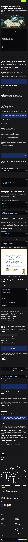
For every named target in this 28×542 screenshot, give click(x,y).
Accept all (24, 539)
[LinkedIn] (4, 49)
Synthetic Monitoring (18, 525)
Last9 (2, 218)
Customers (2, 519)
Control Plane (17, 519)
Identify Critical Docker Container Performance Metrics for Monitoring (9, 31)
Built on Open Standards (4, 497)
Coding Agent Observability (19, 528)
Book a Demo (3, 536)
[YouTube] (6, 49)
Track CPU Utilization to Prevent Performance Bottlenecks (8, 32)
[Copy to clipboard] (26, 170)
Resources (2, 3)
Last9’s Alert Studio (5, 347)
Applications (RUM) (17, 524)
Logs (15, 520)
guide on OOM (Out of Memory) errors (21, 115)
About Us (2, 534)
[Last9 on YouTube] (5, 514)
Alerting (16, 529)
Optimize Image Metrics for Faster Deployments (7, 38)
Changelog (2, 523)
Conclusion (3, 46)
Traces (16, 523)
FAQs (2, 47)
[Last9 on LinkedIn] (2, 514)
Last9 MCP (16, 530)
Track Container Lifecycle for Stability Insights (7, 37)
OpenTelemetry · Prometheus (5, 490)
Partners (2, 535)
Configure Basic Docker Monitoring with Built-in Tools (7, 39)
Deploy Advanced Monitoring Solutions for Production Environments (9, 40)
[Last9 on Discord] (1, 514)
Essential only (20, 539)
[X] (8, 49)
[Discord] (2, 49)
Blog (5, 3)
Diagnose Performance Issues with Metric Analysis (7, 45)
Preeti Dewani (3, 13)
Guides (2, 524)
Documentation (3, 525)
